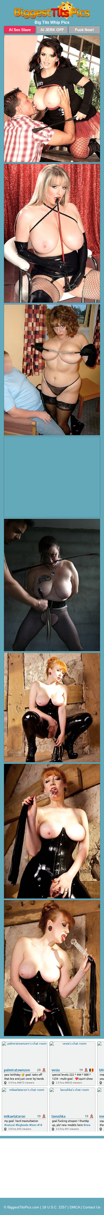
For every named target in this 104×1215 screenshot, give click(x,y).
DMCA (75, 1207)
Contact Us (91, 1207)
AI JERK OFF (52, 30)
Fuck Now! (84, 30)
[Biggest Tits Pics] (52, 10)
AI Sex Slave (20, 30)
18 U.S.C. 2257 (54, 1207)
